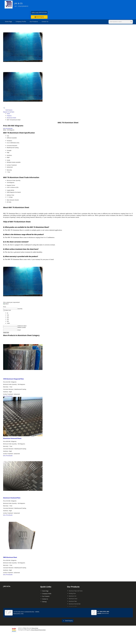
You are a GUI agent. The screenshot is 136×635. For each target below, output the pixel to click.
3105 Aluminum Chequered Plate (13, 379)
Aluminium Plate (73, 601)
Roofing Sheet (72, 593)
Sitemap (44, 601)
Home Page (8, 21)
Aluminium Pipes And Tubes (76, 591)
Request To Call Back (8, 112)
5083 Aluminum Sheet (10, 557)
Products (9, 115)
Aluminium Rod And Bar (74, 604)
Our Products (34, 21)
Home (8, 113)
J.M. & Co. (21, 4)
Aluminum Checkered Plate (11, 498)
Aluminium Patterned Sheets (12, 438)
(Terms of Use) (35, 628)
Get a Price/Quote (7, 128)
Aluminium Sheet (11, 117)
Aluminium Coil (72, 596)
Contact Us (45, 21)
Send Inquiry (40, 17)
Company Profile (21, 21)
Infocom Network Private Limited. (38, 630)
